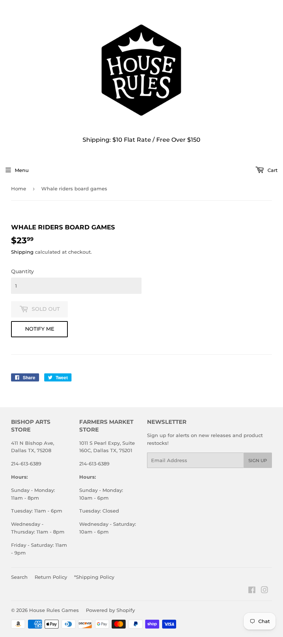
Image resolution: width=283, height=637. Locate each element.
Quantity (22, 271)
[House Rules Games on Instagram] (264, 591)
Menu (22, 170)
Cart (271, 170)
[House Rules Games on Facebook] (252, 591)
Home (18, 188)
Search (19, 577)
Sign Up (257, 460)
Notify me (39, 328)
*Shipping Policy (94, 577)
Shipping (22, 252)
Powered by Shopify (110, 610)
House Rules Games (54, 610)
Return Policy (51, 577)
